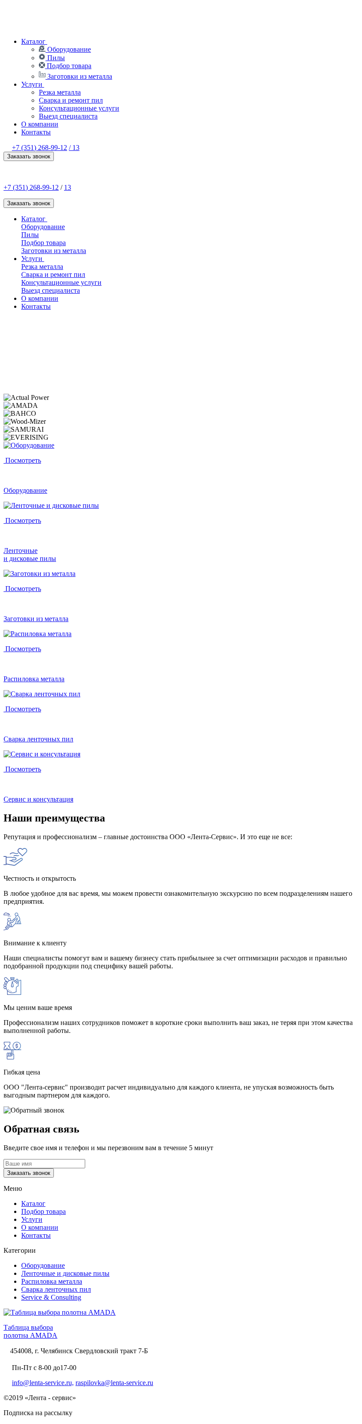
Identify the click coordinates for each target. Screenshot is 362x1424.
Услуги (32, 84)
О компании (39, 124)
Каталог (34, 41)
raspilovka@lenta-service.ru (114, 1382)
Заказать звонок (28, 156)
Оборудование (68, 49)
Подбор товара (68, 65)
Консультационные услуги (79, 108)
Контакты (36, 132)
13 (67, 187)
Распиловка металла (51, 1281)
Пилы (55, 57)
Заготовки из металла (78, 76)
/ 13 (74, 147)
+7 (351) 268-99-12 (39, 147)
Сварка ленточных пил (56, 1289)
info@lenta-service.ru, (43, 1382)
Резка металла (60, 92)
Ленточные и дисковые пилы (65, 1273)
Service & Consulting (51, 1297)
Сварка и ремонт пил (71, 100)
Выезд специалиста (68, 116)
